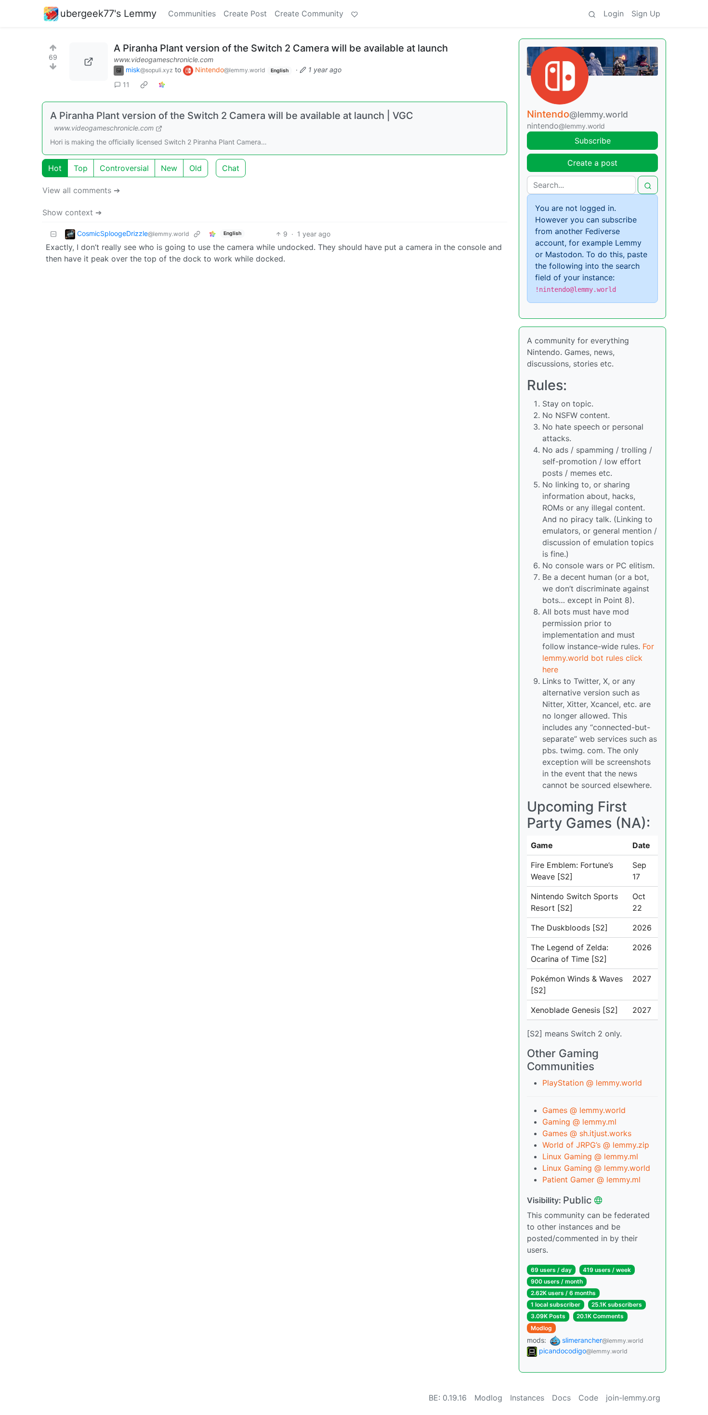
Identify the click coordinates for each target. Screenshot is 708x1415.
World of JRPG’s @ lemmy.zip (595, 1145)
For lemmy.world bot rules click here (598, 658)
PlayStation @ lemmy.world (592, 1082)
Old (195, 168)
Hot (55, 168)
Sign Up (645, 13)
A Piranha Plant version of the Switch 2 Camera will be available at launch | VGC (231, 115)
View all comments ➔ (81, 190)
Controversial (124, 168)
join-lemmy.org (633, 1397)
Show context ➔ (72, 212)
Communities (192, 13)
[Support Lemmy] (354, 13)
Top (81, 168)
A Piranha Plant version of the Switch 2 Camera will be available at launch (281, 48)
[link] (144, 85)
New (169, 168)
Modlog (541, 1328)
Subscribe (593, 140)
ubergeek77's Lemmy (108, 13)
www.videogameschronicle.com (163, 59)
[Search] (592, 13)
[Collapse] (53, 233)
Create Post (245, 13)
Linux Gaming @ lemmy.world (596, 1168)
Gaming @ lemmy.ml (579, 1122)
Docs (561, 1397)
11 (126, 84)
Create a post (592, 163)
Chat (230, 168)
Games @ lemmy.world (584, 1110)
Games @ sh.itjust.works (586, 1133)
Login (613, 13)
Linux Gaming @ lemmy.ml (590, 1156)
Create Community (309, 13)
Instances (527, 1397)
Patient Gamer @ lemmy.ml (591, 1179)
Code (588, 1397)
